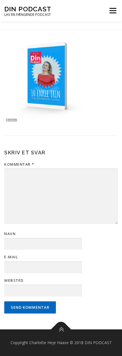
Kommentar (19, 164)
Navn (10, 233)
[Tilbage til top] (61, 329)
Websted (14, 280)
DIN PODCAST (27, 9)
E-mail (11, 256)
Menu (113, 10)
